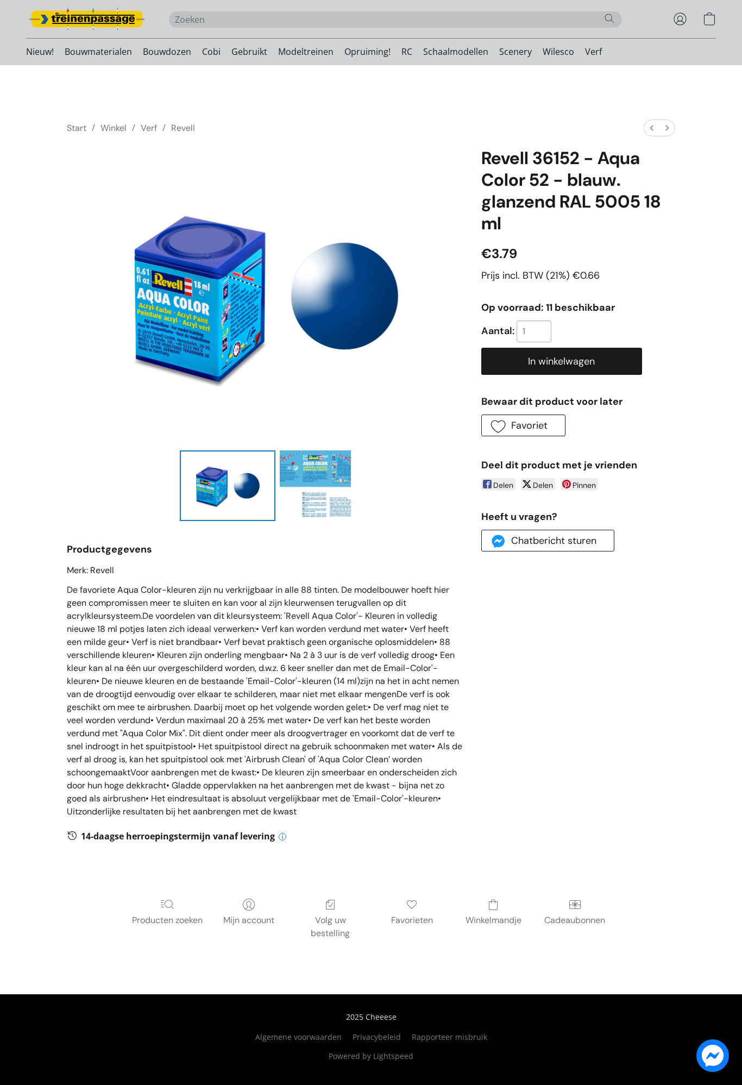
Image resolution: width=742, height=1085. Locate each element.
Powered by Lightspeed (371, 1056)
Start (76, 128)
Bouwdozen (167, 52)
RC (406, 52)
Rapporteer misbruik (449, 1037)
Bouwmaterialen (98, 52)
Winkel (113, 128)
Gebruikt (249, 52)
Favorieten (412, 920)
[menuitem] (651, 128)
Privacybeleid (377, 1037)
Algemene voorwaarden (298, 1037)
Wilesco (558, 52)
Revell (183, 128)
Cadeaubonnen (574, 920)
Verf (593, 52)
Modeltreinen (306, 52)
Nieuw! (40, 52)
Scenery (515, 52)
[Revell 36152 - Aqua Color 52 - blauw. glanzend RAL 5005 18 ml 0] (228, 485)
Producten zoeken (167, 920)
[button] (86, 19)
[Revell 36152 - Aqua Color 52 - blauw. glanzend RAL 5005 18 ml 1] (315, 485)
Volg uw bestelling (330, 926)
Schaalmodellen (455, 52)
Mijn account (248, 920)
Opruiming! (367, 52)
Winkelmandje (493, 920)
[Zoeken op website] (609, 18)
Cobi (211, 52)
